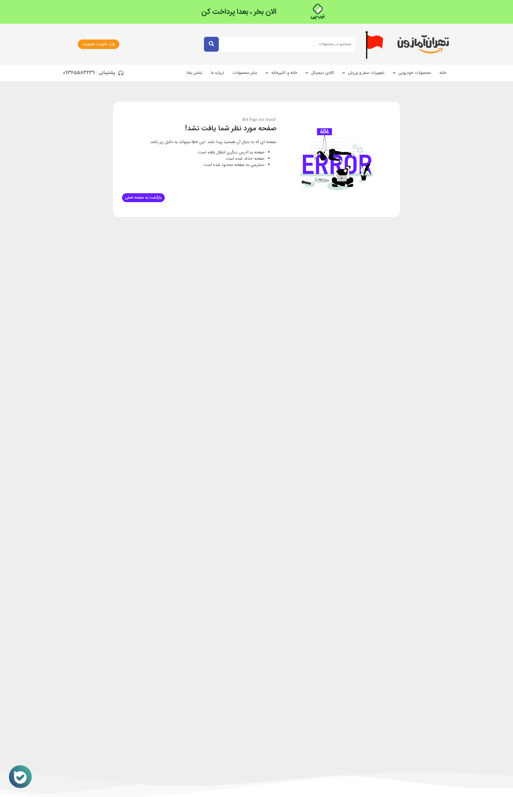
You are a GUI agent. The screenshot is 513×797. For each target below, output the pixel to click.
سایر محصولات (244, 73)
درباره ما (217, 73)
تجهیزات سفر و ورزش (366, 73)
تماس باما (194, 73)
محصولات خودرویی (414, 73)
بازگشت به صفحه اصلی (143, 197)
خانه (442, 73)
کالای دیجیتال (322, 73)
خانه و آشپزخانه (284, 73)
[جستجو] (211, 44)
